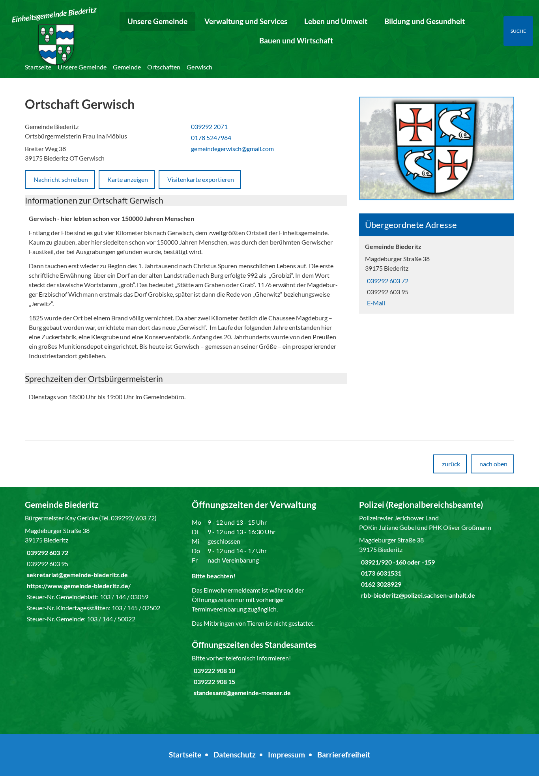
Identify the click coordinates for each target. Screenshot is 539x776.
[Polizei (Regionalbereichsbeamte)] (436, 549)
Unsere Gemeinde (157, 21)
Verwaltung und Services (245, 21)
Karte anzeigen (127, 179)
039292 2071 (208, 126)
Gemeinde (127, 67)
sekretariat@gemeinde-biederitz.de (76, 574)
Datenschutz (234, 754)
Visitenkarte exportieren (200, 179)
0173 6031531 (380, 573)
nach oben (493, 463)
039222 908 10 (213, 670)
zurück (451, 463)
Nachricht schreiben (61, 179)
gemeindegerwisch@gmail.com (231, 148)
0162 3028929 (380, 584)
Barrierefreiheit (343, 754)
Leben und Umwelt (335, 21)
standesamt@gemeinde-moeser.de (241, 692)
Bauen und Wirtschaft (296, 40)
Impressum (286, 754)
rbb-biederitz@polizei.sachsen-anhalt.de (417, 595)
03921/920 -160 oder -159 (397, 562)
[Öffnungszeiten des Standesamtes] (269, 668)
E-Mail (375, 303)
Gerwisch (199, 67)
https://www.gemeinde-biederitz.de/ (78, 585)
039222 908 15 (213, 681)
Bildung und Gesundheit (424, 21)
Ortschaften (163, 67)
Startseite (38, 67)
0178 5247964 (210, 137)
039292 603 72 (386, 280)
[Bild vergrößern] (436, 149)
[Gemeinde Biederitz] (436, 274)
